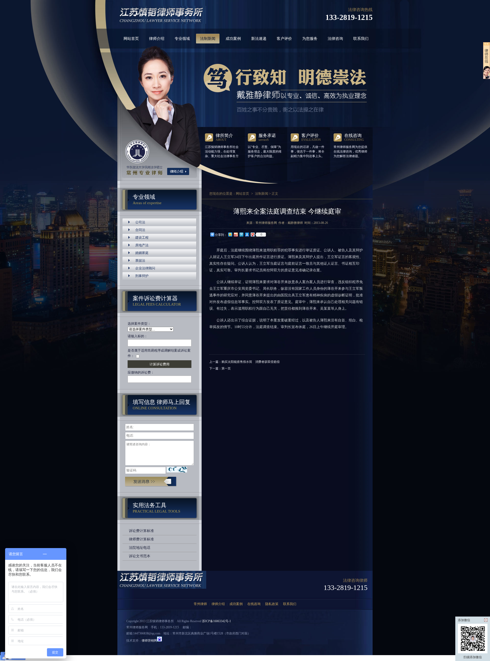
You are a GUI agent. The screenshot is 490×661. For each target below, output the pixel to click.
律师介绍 (156, 39)
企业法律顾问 (145, 268)
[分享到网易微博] (252, 234)
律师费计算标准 (141, 539)
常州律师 (200, 604)
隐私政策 (271, 604)
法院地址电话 (139, 548)
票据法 (140, 260)
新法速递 (258, 39)
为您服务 (309, 39)
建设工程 (142, 237)
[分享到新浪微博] (235, 234)
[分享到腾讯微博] (241, 234)
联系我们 (361, 39)
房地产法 (142, 245)
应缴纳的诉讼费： (141, 372)
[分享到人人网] (247, 234)
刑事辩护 (142, 276)
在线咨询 (254, 604)
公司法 (140, 222)
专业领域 (182, 39)
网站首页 (131, 39)
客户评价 (284, 39)
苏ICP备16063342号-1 (216, 621)
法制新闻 (207, 39)
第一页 (226, 368)
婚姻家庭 (142, 253)
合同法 (140, 230)
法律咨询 (335, 39)
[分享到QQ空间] (230, 234)
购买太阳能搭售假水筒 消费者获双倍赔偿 (251, 362)
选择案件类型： (139, 324)
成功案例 (233, 39)
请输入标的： (138, 336)
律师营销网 (149, 640)
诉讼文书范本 (139, 556)
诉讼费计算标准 (141, 531)
